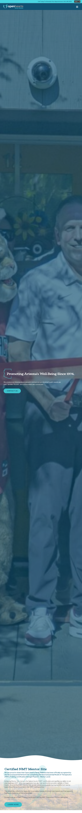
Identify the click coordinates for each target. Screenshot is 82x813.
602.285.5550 (68, 1)
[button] (77, 7)
